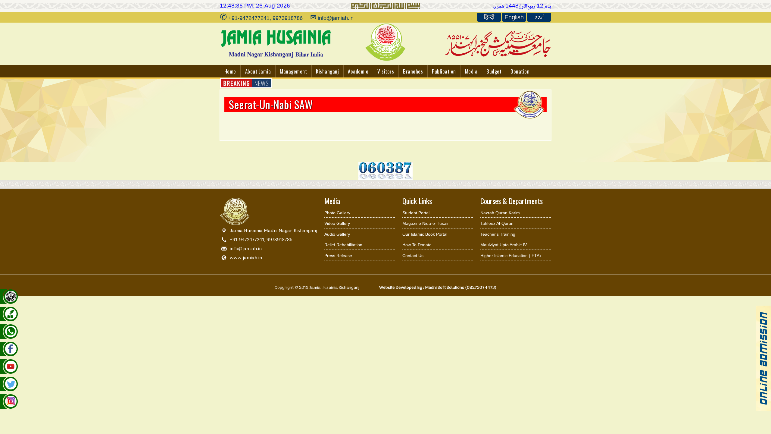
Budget (493, 71)
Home (230, 71)
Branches (413, 71)
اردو (539, 17)
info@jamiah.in (246, 249)
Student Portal (415, 212)
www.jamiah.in (246, 258)
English (514, 17)
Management (293, 71)
